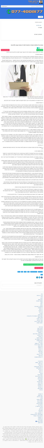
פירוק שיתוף (40, 377)
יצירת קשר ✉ (39, 50)
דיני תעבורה (40, 418)
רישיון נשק (41, 380)
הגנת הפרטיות (40, 381)
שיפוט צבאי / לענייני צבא (38, 333)
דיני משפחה (40, 307)
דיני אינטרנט (40, 385)
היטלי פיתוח (40, 383)
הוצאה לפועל (40, 374)
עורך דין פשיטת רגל (39, 339)
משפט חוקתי (40, 388)
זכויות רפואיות (40, 335)
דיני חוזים (41, 372)
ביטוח (41, 298)
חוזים (42, 302)
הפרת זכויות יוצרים (39, 376)
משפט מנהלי (40, 378)
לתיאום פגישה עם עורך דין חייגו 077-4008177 (33, 264)
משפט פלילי (40, 420)
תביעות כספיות (40, 331)
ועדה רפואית (40, 271)
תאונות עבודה (40, 402)
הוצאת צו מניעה (39, 403)
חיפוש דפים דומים (5, 50)
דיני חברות (40, 348)
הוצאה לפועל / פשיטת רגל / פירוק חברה (35, 316)
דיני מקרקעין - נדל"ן (39, 413)
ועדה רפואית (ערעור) (34, 271)
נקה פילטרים (38, 25)
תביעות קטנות (40, 329)
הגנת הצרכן (40, 314)
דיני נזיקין (41, 309)
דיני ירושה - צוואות (39, 362)
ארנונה (41, 373)
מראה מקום (40, 346)
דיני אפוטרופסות (39, 368)
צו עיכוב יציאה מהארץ (38, 366)
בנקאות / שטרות (39, 301)
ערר (22, 271)
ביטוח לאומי (40, 299)
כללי (41, 274)
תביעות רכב (40, 404)
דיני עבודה (41, 310)
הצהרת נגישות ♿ (39, 421)
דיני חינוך (41, 370)
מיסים (41, 305)
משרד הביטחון (40, 320)
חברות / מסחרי (39, 318)
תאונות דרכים (40, 400)
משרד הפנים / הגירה (38, 321)
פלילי (42, 296)
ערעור (25, 271)
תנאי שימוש (40, 422)
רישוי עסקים (40, 395)
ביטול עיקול (40, 351)
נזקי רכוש (41, 409)
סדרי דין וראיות (40, 295)
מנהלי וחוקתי (40, 317)
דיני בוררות (40, 369)
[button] (42, 277)
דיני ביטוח (41, 365)
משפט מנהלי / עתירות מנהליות (37, 414)
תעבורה (41, 313)
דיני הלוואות (40, 347)
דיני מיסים (41, 350)
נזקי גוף (41, 407)
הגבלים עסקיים (40, 340)
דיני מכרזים (40, 387)
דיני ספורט (40, 336)
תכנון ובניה (40, 410)
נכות (28, 271)
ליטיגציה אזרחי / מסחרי (38, 415)
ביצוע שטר (40, 342)
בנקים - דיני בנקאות (39, 343)
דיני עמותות (40, 332)
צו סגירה (41, 389)
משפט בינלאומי (40, 337)
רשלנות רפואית (40, 322)
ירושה (41, 303)
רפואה (19, 271)
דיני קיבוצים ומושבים (39, 357)
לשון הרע (41, 353)
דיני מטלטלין (40, 384)
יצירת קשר (40, 355)
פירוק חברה (40, 361)
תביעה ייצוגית (40, 328)
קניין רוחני (41, 311)
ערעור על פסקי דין (39, 406)
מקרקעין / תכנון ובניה (38, 306)
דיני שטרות (40, 394)
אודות (41, 398)
